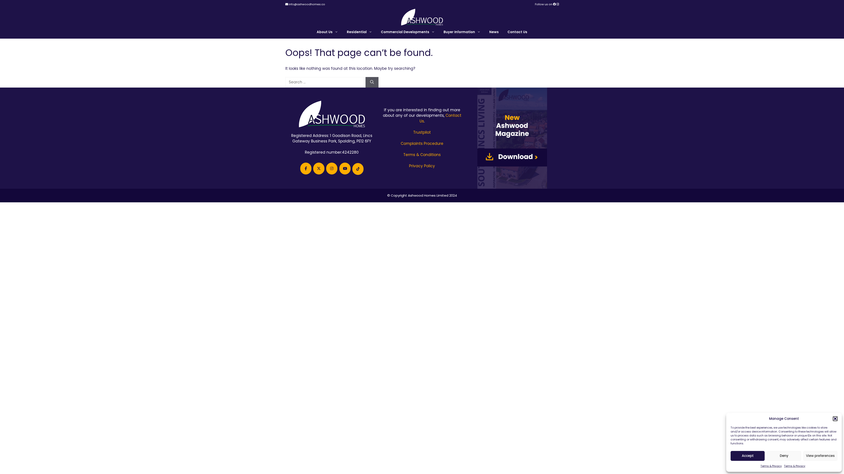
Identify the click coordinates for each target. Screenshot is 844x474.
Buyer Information (459, 32)
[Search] (372, 82)
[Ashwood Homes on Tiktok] (358, 169)
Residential (357, 32)
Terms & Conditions (422, 154)
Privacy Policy (422, 166)
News (494, 32)
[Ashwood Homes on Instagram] (331, 168)
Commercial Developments (405, 32)
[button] (835, 419)
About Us (325, 32)
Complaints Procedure (422, 143)
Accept (748, 455)
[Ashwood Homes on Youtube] (345, 168)
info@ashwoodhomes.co (307, 4)
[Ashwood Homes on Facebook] (305, 168)
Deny (784, 455)
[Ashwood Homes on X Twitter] (318, 168)
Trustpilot (422, 132)
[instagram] (558, 4)
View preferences (820, 455)
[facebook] (555, 4)
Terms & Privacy (771, 466)
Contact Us (517, 32)
